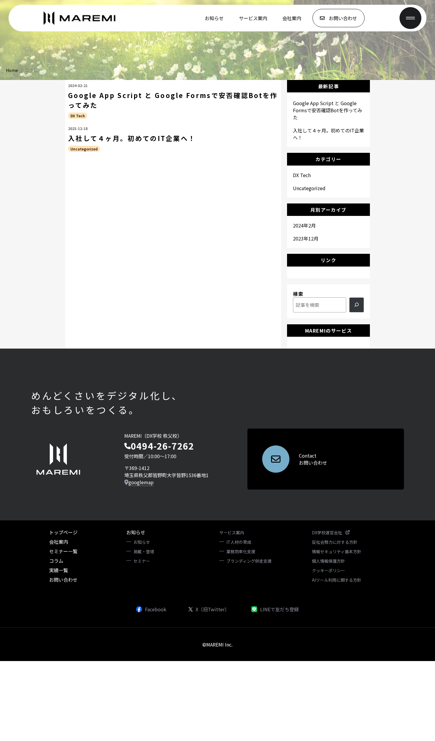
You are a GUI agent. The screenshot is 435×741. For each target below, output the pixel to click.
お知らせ (214, 18)
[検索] (356, 304)
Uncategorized (84, 148)
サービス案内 (253, 18)
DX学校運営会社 (327, 532)
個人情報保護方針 (328, 561)
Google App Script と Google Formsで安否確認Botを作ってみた (173, 100)
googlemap (141, 482)
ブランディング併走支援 (249, 561)
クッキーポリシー (328, 570)
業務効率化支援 (240, 551)
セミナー (141, 561)
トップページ (63, 532)
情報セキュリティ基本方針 (336, 551)
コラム (31, 70)
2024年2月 (304, 225)
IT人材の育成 (238, 542)
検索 (298, 293)
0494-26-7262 (162, 445)
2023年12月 (305, 238)
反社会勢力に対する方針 (334, 542)
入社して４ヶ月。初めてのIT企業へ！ (132, 138)
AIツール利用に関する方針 (336, 580)
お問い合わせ (63, 579)
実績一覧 (58, 570)
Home (12, 70)
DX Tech (77, 115)
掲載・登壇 (143, 551)
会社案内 (291, 18)
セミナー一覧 (63, 551)
